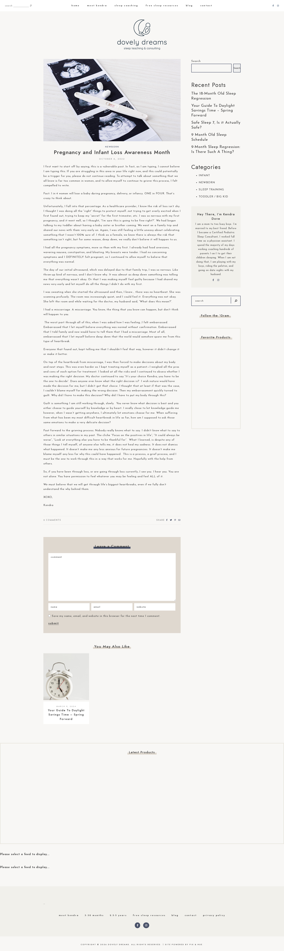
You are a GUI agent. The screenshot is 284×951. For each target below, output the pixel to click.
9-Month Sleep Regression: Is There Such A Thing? (215, 149)
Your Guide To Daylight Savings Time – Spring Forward (66, 714)
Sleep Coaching (126, 6)
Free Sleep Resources (162, 6)
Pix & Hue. (196, 944)
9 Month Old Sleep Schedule (209, 137)
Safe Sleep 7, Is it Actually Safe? (215, 125)
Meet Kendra (97, 6)
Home (75, 6)
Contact (206, 6)
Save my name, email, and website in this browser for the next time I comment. (106, 616)
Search (196, 61)
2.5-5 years (118, 915)
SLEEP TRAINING (211, 189)
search (8, 6)
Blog (189, 6)
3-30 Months (94, 915)
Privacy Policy (214, 915)
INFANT (204, 175)
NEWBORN (112, 147)
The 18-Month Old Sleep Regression (213, 96)
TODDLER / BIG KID (213, 196)
